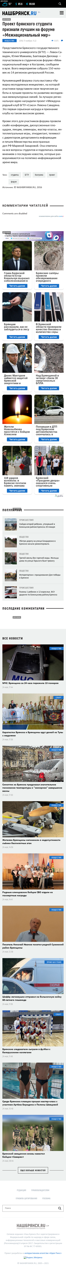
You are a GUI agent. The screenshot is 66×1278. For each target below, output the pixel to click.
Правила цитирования (26, 1198)
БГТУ (27, 174)
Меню (62, 12)
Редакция (21, 1190)
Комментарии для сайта (51, 216)
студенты (15, 174)
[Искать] (60, 1208)
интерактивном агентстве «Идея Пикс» (43, 1253)
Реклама (46, 1198)
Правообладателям (40, 1190)
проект (52, 174)
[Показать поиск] (60, 3)
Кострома (39, 174)
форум (14, 181)
